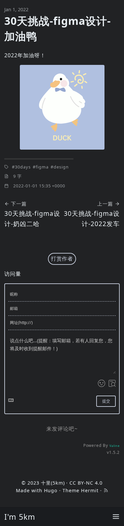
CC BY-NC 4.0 (86, 483)
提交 (106, 401)
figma (42, 167)
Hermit (90, 490)
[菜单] (116, 516)
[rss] (105, 490)
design (61, 167)
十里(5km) (53, 483)
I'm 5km (19, 516)
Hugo (51, 490)
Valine (114, 446)
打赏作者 (62, 258)
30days (23, 167)
